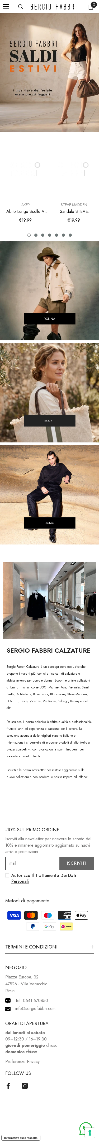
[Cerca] (21, 7)
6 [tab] (63, 235)
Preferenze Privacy (22, 1061)
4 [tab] (49, 235)
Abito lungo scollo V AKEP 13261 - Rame (25, 211)
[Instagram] (24, 1085)
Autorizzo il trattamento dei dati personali (43, 878)
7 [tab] (70, 235)
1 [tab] (29, 235)
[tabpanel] (25, 183)
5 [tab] (56, 235)
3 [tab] (42, 235)
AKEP (25, 204)
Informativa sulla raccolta (20, 1137)
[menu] (6, 6)
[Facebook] (8, 1085)
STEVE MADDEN (74, 204)
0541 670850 (35, 1001)
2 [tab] (35, 235)
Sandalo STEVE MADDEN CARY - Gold (74, 211)
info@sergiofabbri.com (35, 1008)
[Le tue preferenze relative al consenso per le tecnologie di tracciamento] (90, 1133)
